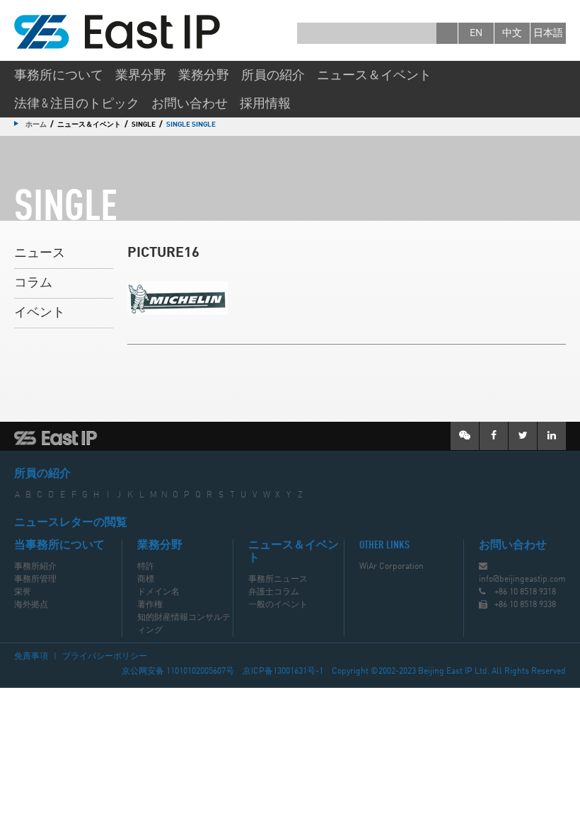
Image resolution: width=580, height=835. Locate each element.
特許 (145, 567)
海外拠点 (31, 605)
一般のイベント (278, 605)
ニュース (39, 253)
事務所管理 (35, 579)
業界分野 (140, 75)
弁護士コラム (273, 592)
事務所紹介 (35, 567)
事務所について (58, 75)
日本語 (548, 33)
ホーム (36, 124)
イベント (39, 312)
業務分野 (203, 75)
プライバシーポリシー (104, 656)
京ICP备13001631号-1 (283, 671)
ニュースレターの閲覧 (70, 523)
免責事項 (31, 656)
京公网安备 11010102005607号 (178, 671)
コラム (33, 283)
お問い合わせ (189, 104)
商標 (145, 579)
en (476, 33)
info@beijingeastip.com (522, 579)
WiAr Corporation (391, 567)
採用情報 (265, 104)
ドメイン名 (158, 592)
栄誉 (22, 592)
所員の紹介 (273, 75)
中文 (512, 33)
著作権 (150, 605)
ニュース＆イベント (374, 75)
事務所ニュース (278, 579)
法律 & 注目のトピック (76, 104)
